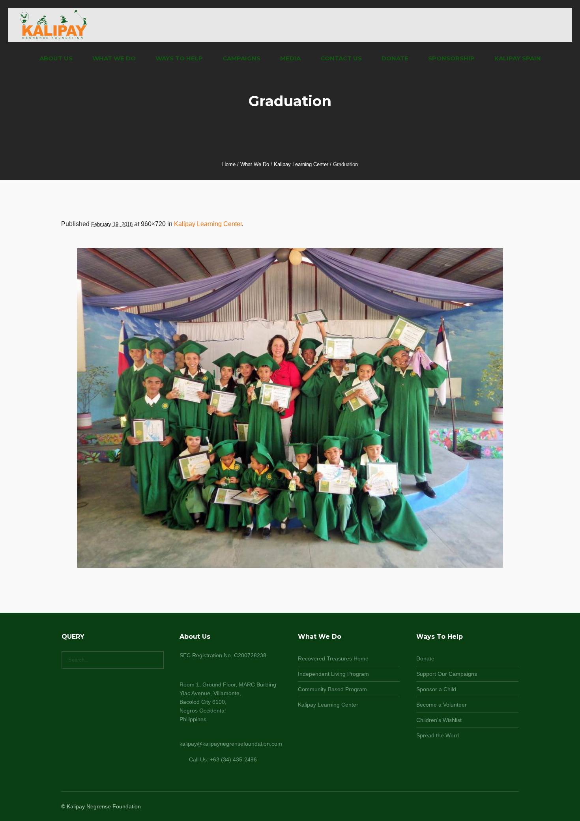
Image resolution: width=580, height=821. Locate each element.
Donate (425, 658)
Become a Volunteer (441, 704)
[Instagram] (494, 807)
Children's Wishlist (439, 720)
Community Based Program (332, 689)
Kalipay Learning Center (301, 164)
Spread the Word (437, 735)
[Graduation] (290, 408)
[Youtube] (513, 807)
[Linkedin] (475, 807)
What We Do (254, 164)
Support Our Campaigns (446, 674)
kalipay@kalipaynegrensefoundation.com (231, 744)
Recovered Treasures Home (333, 658)
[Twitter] (504, 807)
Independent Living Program (333, 674)
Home (229, 164)
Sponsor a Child (436, 689)
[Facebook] (485, 807)
